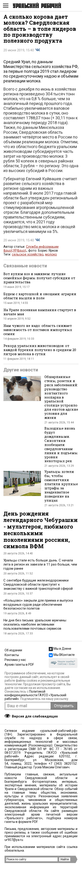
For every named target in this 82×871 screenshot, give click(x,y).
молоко (51, 254)
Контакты (12, 655)
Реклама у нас (15, 660)
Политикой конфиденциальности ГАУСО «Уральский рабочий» (35, 695)
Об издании (13, 650)
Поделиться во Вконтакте (37, 50)
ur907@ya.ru (14, 840)
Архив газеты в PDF (19, 664)
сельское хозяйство (28, 254)
